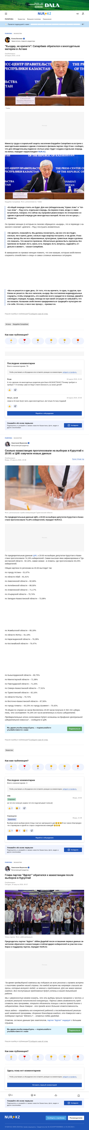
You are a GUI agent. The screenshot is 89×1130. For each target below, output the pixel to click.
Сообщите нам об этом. (38, 314)
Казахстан (21, 19)
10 (11, 1059)
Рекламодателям (76, 1118)
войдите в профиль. (70, 372)
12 (38, 768)
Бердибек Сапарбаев (20, 324)
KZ (78, 14)
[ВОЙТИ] (83, 14)
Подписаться (74, 729)
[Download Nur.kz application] (44, 5)
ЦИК (34, 555)
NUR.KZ (41, 152)
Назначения (47, 19)
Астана (8, 324)
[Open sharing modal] (56, 1095)
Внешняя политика (34, 19)
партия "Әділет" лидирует (59, 1020)
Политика (9, 19)
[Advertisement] (44, 125)
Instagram (74, 425)
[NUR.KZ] (44, 13)
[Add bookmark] (79, 1096)
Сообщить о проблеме (56, 1118)
